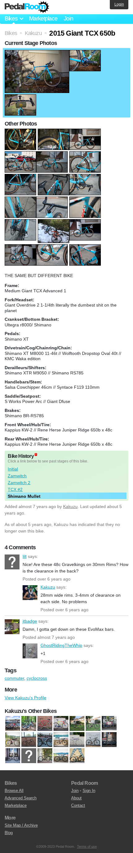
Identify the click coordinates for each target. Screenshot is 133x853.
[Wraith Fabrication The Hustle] (77, 755)
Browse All (14, 790)
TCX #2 (15, 489)
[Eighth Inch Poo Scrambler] (77, 739)
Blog (9, 832)
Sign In (89, 790)
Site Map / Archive (21, 825)
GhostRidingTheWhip (30, 650)
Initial (13, 468)
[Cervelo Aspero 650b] (29, 723)
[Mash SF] (29, 755)
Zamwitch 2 (19, 482)
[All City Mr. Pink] (13, 739)
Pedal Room (27, 7)
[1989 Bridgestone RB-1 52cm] (45, 723)
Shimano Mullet (24, 496)
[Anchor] (45, 739)
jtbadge (12, 626)
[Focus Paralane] (93, 739)
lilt (12, 562)
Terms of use (87, 846)
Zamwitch (17, 475)
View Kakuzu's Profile (25, 697)
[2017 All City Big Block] (77, 723)
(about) (36, 455)
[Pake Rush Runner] (45, 755)
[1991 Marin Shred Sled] (61, 723)
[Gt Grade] (13, 755)
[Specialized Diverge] (61, 755)
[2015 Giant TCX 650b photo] (37, 53)
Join (68, 18)
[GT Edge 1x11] (109, 739)
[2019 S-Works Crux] (13, 723)
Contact (78, 805)
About (76, 798)
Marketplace (43, 18)
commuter (14, 678)
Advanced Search (20, 798)
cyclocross (37, 678)
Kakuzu (70, 506)
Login (119, 4)
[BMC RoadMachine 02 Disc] (61, 739)
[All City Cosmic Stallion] (93, 723)
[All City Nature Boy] (29, 739)
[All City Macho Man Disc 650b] (109, 723)
